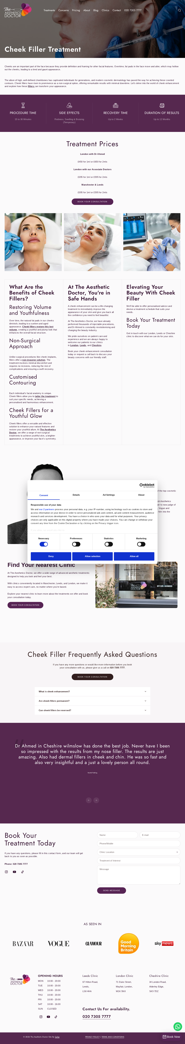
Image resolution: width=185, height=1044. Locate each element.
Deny (51, 556)
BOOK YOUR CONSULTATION (25, 605)
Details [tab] (76, 495)
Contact (117, 10)
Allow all (134, 556)
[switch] (76, 544)
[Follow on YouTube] (14, 872)
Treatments (49, 10)
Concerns (63, 10)
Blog (95, 10)
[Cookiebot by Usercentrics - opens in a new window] (141, 485)
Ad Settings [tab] (109, 495)
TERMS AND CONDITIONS (113, 1036)
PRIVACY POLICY (92, 1036)
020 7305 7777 (132, 10)
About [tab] (141, 495)
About (86, 10)
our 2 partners (46, 509)
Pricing (76, 10)
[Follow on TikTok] (22, 872)
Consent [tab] (43, 495)
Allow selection (92, 556)
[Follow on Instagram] (6, 872)
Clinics (105, 10)
